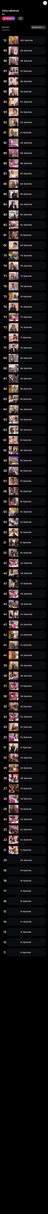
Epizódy (5, 27)
